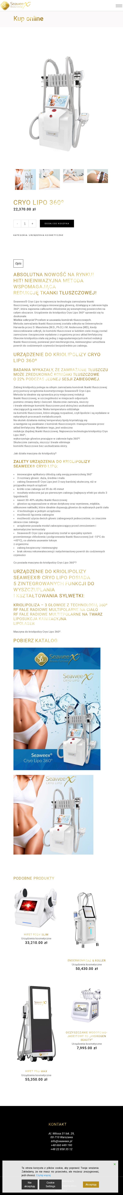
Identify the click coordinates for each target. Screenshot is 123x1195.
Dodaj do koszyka (57, 223)
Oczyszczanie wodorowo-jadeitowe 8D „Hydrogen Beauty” (86, 1036)
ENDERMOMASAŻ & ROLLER (87, 960)
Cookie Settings (50, 1184)
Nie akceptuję (29, 1184)
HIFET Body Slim (36, 934)
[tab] (18, 263)
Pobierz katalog (36, 640)
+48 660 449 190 (61, 1145)
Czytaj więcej (43, 1175)
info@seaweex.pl (61, 1141)
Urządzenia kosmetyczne (46, 235)
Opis (18, 263)
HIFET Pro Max (36, 1071)
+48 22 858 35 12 (61, 1149)
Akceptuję (91, 1184)
